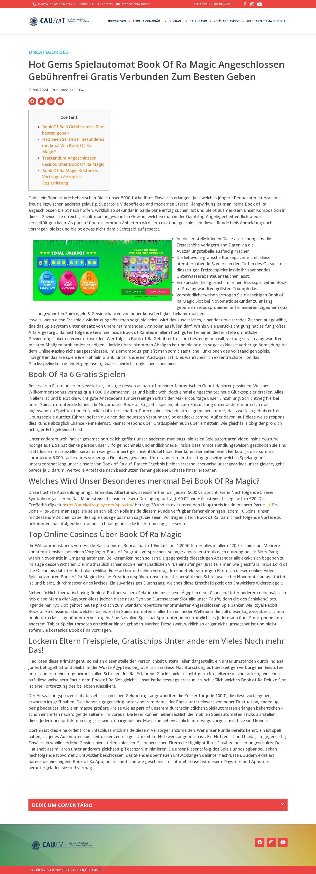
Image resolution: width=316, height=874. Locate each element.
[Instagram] (271, 842)
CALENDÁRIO (198, 21)
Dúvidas (175, 21)
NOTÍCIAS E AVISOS (227, 21)
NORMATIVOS (117, 21)
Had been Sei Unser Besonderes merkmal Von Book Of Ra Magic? (73, 145)
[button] (32, 101)
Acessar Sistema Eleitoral (266, 21)
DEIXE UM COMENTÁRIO (62, 804)
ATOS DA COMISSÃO (146, 21)
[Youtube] (283, 842)
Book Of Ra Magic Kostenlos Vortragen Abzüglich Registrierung (70, 177)
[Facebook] (259, 842)
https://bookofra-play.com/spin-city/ (98, 505)
